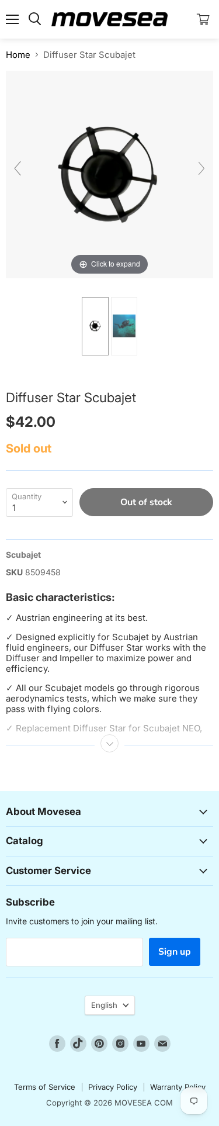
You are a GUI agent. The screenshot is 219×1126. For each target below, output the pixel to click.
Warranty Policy (178, 1087)
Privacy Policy (112, 1087)
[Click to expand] (109, 173)
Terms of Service (44, 1087)
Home (18, 55)
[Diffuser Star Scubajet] (95, 326)
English (104, 1005)
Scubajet (23, 554)
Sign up (174, 951)
